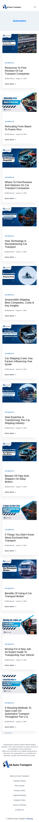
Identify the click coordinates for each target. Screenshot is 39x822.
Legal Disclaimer (19, 795)
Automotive (9, 63)
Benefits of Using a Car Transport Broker (18, 595)
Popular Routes (19, 781)
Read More (10, 84)
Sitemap (29, 819)
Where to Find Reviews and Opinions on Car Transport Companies (18, 185)
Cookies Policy (19, 800)
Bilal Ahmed (10, 78)
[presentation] (19, 45)
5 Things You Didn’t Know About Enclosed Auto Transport (19, 537)
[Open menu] (35, 6)
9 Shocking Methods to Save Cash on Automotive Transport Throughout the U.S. (18, 712)
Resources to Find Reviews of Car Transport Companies (17, 70)
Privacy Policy (19, 791)
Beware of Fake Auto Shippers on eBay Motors (17, 478)
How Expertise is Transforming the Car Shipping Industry (17, 420)
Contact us (19, 810)
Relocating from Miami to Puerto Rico (18, 128)
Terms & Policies (19, 805)
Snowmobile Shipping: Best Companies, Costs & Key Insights (19, 302)
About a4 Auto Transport (19, 776)
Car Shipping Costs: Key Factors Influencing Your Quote (19, 361)
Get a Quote (19, 786)
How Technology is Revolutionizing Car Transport (16, 243)
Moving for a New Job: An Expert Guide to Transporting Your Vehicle (19, 652)
